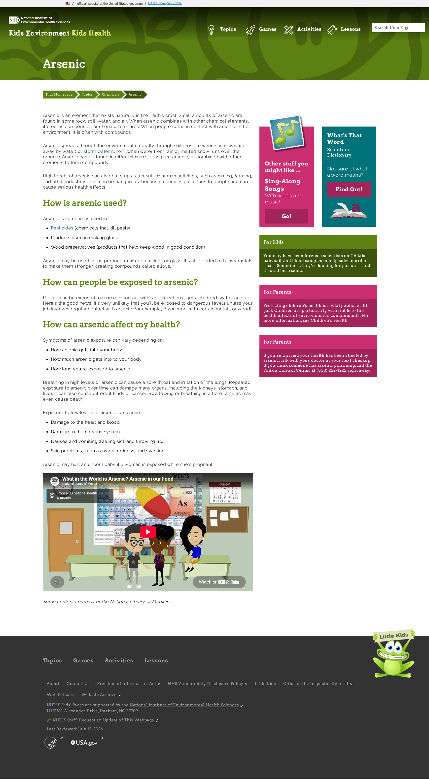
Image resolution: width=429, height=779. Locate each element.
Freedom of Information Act (126, 683)
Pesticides (62, 227)
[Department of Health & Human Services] (51, 747)
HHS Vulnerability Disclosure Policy (205, 683)
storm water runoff (104, 151)
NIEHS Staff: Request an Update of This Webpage (103, 720)
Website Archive (99, 694)
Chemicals (110, 94)
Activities (119, 660)
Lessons (156, 660)
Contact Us (78, 683)
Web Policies (60, 694)
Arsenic (135, 94)
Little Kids (265, 683)
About (53, 683)
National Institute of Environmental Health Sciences (184, 705)
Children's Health (329, 320)
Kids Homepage (59, 94)
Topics (87, 94)
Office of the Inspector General (315, 683)
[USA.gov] (84, 747)
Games (83, 660)
